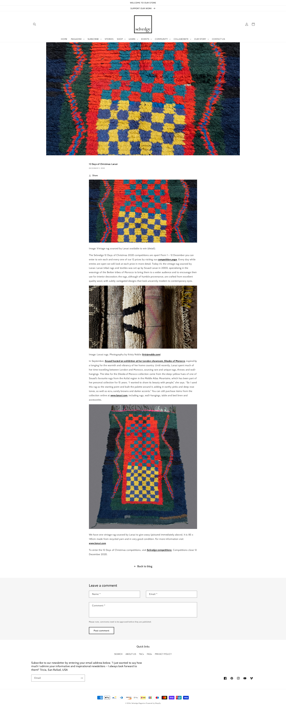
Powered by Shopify (153, 703)
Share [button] (95, 175)
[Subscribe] (81, 678)
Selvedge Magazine (139, 703)
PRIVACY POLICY (163, 654)
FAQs (149, 654)
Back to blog (144, 566)
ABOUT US (131, 654)
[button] (34, 24)
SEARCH (118, 654)
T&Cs (141, 654)
